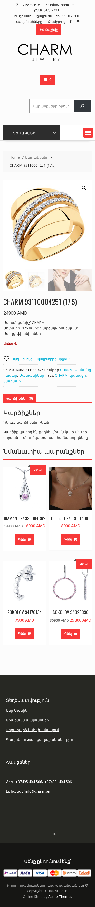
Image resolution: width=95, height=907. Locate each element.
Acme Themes (60, 896)
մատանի (12, 381)
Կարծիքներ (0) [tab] (19, 398)
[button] (88, 133)
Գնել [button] (22, 539)
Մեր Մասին (16, 710)
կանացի (78, 375)
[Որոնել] (82, 106)
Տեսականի (24, 132)
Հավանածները (29, 21)
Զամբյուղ (56, 21)
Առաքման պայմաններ (27, 720)
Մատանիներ (31, 375)
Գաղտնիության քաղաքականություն (41, 739)
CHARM (66, 369)
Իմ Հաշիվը (49, 29)
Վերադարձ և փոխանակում (32, 729)
